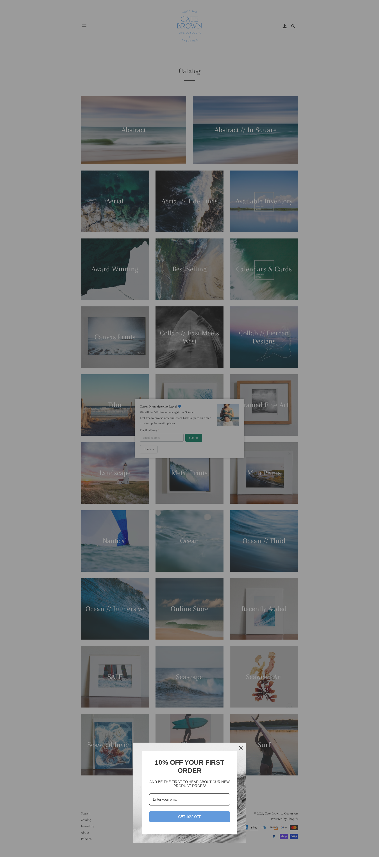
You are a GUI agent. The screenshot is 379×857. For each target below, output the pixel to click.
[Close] (241, 748)
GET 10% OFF (189, 817)
